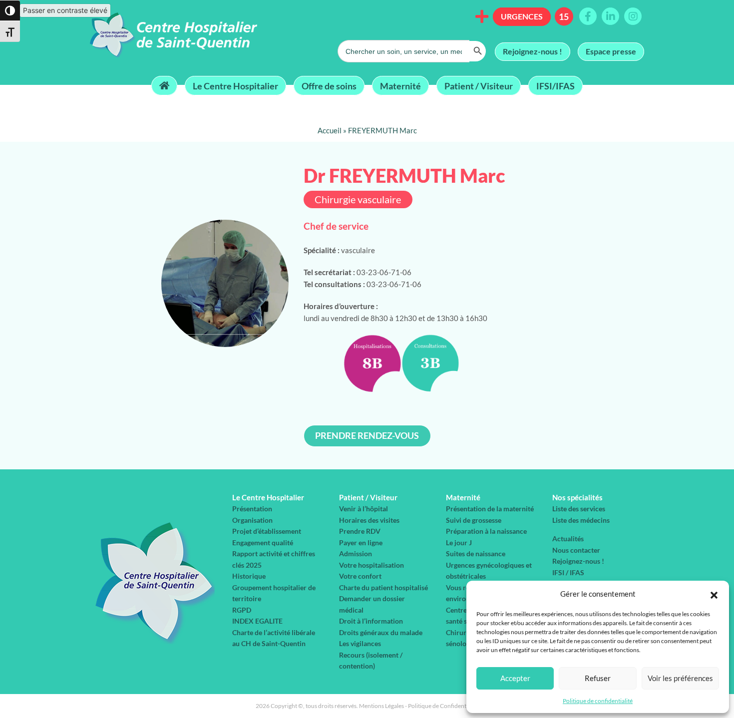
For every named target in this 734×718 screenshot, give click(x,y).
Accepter (515, 678)
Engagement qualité (262, 542)
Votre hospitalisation (371, 565)
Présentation (252, 508)
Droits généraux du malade (380, 632)
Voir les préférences (680, 678)
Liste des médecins (581, 520)
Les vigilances (360, 643)
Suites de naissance (475, 553)
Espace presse (611, 51)
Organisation (252, 520)
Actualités (568, 538)
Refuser (598, 678)
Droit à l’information (371, 621)
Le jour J (459, 542)
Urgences (522, 16)
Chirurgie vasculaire (358, 199)
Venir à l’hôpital (363, 508)
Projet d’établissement (266, 531)
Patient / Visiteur (478, 85)
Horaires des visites (369, 520)
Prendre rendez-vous (367, 435)
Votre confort (360, 576)
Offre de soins (329, 85)
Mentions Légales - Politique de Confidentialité (419, 706)
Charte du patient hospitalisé (383, 587)
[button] (714, 594)
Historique (249, 576)
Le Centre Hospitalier (235, 85)
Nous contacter (576, 550)
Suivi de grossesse (473, 520)
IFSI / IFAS (568, 572)
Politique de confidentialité (598, 701)
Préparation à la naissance (486, 531)
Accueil (330, 130)
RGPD (241, 610)
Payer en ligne (360, 542)
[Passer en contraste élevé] (10, 10)
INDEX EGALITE (257, 621)
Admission (355, 553)
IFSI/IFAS (555, 85)
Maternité (400, 85)
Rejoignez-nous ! (532, 51)
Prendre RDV (359, 531)
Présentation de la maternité (490, 508)
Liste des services (578, 508)
